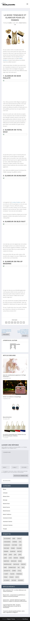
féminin (6, 551)
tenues (11, 577)
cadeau (19, 538)
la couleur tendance (16, 202)
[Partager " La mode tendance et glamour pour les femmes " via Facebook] (6, 322)
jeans (10, 554)
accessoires (7, 538)
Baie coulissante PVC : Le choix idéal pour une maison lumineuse (14, 590)
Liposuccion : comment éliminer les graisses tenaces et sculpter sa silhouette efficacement (15, 600)
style (19, 570)
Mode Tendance (7, 514)
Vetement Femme (7, 521)
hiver (5, 554)
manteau (6, 561)
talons (12, 574)
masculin (13, 561)
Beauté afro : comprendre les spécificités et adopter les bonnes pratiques (14, 595)
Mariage (5, 500)
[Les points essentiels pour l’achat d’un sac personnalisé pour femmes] (15, 426)
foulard (19, 548)
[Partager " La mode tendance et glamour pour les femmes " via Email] (20, 322)
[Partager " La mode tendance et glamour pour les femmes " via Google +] (12, 322)
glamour (12, 551)
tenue (5, 577)
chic (20, 541)
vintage (14, 580)
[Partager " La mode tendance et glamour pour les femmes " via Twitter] (9, 322)
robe (5, 567)
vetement (6, 580)
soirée (14, 570)
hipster (19, 551)
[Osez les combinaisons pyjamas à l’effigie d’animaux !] (15, 366)
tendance (19, 574)
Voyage (5, 528)
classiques (7, 545)
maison (16, 557)
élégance (20, 580)
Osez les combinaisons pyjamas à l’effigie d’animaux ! (14, 375)
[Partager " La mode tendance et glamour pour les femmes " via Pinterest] (15, 322)
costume (14, 545)
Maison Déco (6, 496)
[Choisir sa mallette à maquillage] (15, 387)
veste (17, 577)
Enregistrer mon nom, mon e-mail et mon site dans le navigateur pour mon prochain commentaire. (15, 471)
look (10, 557)
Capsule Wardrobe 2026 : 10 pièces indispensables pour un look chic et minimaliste (12, 606)
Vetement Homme (7, 525)
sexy (23, 567)
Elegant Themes (11, 619)
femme (13, 548)
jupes (19, 554)
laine (5, 557)
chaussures (7, 541)
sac (19, 567)
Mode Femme (22, 23)
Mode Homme (6, 510)
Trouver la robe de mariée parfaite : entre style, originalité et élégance (13, 611)
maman (22, 557)
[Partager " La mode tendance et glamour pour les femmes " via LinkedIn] (17, 322)
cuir (20, 545)
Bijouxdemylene (7, 417)
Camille (10, 23)
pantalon (16, 564)
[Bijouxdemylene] (15, 408)
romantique (12, 567)
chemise (14, 541)
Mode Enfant (6, 503)
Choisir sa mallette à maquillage (12, 396)
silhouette (7, 570)
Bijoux (4, 489)
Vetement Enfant (7, 518)
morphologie (7, 564)
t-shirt (6, 574)
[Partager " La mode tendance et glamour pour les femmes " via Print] (23, 322)
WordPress (25, 619)
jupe (15, 554)
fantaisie (6, 548)
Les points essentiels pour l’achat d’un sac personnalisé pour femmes (14, 435)
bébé (14, 538)
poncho (23, 564)
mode (19, 561)
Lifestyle (5, 493)
